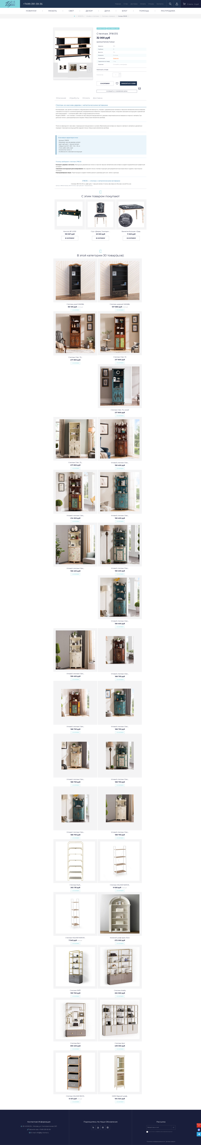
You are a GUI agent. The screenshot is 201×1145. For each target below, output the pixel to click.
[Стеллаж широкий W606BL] (120, 280)
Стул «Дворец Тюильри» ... (100, 231)
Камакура (115, 58)
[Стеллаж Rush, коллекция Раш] (75, 861)
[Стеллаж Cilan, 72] (120, 333)
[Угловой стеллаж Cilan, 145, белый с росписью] (75, 756)
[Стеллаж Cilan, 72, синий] (120, 386)
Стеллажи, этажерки (108, 16)
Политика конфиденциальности (156, 1141)
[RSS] (93, 1127)
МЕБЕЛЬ (52, 11)
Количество (100, 75)
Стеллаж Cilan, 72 (119, 357)
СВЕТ (71, 11)
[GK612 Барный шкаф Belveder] (120, 1072)
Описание (61, 98)
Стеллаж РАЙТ (75, 990)
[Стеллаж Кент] (120, 1019)
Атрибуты (74, 98)
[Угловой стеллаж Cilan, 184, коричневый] (120, 439)
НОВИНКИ (31, 11)
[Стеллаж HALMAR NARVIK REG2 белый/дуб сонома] (120, 861)
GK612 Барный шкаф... (120, 1096)
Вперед (89, 70)
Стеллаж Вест (75, 1043)
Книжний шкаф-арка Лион (120, 938)
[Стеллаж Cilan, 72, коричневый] (75, 333)
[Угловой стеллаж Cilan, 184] (75, 492)
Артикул (100, 28)
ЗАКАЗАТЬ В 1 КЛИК (128, 83)
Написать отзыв (102, 70)
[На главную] (74, 16)
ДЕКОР (89, 11)
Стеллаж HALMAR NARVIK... (120, 885)
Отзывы (151, 4)
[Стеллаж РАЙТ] (75, 967)
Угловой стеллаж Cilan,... (120, 463)
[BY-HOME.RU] (10, 4)
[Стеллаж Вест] (75, 1019)
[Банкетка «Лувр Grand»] (131, 214)
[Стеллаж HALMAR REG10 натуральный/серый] (75, 1072)
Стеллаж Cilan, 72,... (75, 357)
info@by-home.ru (42, 1133)
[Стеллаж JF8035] (63, 68)
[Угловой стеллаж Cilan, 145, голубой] (120, 756)
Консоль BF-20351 (69, 231)
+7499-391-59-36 (32, 3)
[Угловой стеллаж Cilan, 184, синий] (120, 597)
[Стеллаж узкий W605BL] (75, 280)
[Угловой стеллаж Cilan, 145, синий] (75, 808)
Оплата (143, 4)
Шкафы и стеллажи (92, 16)
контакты (160, 4)
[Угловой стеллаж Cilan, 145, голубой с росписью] (120, 703)
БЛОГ (124, 11)
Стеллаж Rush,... (75, 885)
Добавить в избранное (117, 83)
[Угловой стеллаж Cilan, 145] (75, 703)
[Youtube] (98, 1127)
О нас (126, 4)
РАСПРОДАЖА (168, 11)
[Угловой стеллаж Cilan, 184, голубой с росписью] (120, 544)
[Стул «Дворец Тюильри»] (100, 214)
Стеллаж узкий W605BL (75, 304)
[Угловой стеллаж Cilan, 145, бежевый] (120, 808)
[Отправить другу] (139, 88)
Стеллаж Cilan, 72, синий (120, 410)
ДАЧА (107, 11)
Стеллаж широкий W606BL (120, 304)
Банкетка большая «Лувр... (131, 231)
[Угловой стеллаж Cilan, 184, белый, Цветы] (75, 545)
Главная (118, 4)
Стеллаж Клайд (120, 990)
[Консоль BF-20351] (70, 214)
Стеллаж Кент (120, 1043)
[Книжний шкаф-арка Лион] (120, 914)
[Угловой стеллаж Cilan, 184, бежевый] (75, 650)
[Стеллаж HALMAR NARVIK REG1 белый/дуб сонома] (75, 914)
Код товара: (111, 28)
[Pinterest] (103, 1127)
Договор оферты (170, 1141)
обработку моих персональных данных (164, 1131)
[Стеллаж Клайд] (120, 967)
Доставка (134, 4)
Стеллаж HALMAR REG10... (75, 1096)
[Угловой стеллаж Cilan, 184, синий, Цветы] (120, 492)
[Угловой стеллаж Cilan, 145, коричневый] (120, 650)
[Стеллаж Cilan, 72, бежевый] (75, 439)
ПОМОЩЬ (144, 11)
